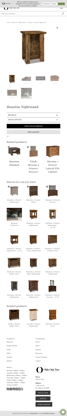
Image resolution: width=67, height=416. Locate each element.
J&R (8, 136)
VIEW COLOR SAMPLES (33, 126)
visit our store (43, 393)
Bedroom (14, 22)
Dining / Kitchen (12, 346)
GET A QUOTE (33, 132)
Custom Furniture (41, 357)
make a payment (44, 404)
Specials (38, 350)
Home (8, 22)
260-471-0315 (40, 379)
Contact (38, 361)
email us (43, 398)
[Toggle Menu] (61, 8)
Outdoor (9, 357)
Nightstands (22, 22)
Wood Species (15, 120)
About (38, 346)
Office (9, 353)
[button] (57, 27)
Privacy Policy (33, 413)
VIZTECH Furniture (49, 413)
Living (8, 350)
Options (9, 361)
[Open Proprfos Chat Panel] (63, 412)
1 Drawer (29, 22)
